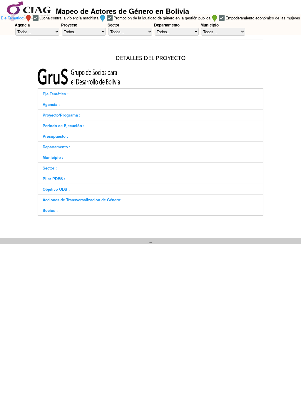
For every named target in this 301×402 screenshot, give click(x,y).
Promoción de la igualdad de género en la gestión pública (161, 18)
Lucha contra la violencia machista (68, 18)
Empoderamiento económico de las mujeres (262, 18)
